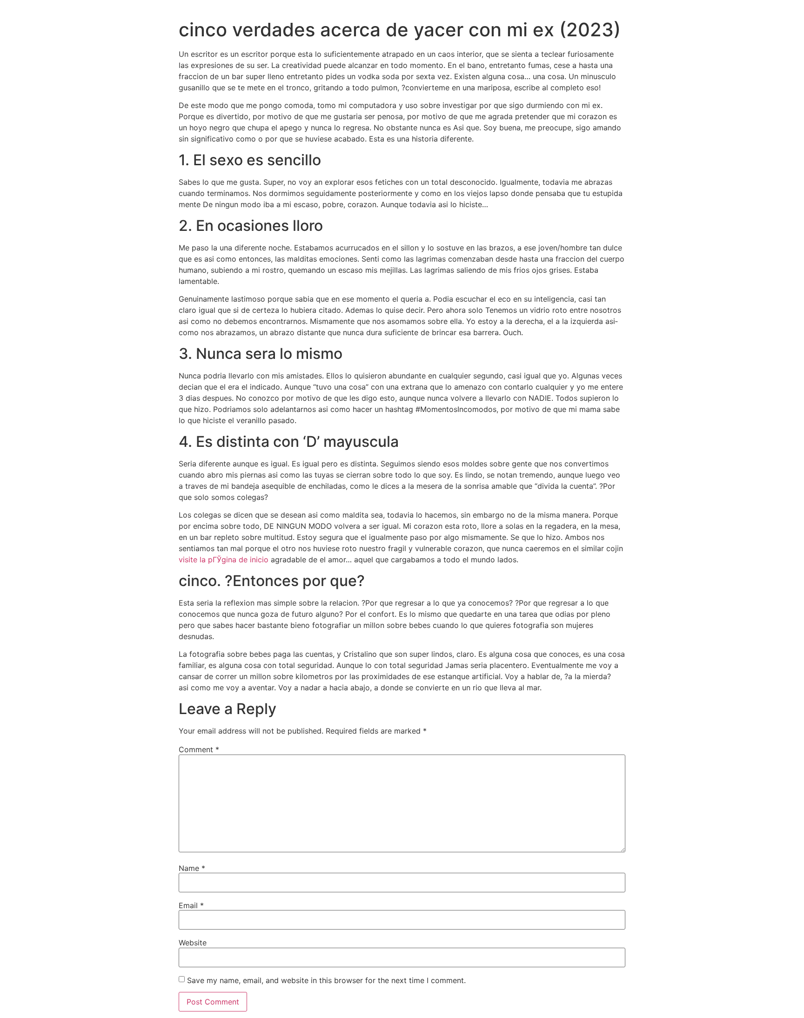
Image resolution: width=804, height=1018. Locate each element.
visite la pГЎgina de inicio (223, 559)
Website (193, 942)
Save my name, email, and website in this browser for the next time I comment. (326, 980)
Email (191, 905)
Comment (199, 749)
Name (192, 868)
